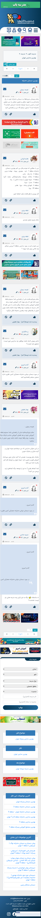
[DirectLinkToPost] (11, 114)
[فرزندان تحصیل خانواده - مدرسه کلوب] (20, 18)
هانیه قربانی (24, 159)
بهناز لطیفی (16, 322)
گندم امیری (24, 365)
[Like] (34, 114)
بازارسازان (15, 909)
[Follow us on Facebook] (14, 914)
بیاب (20, 707)
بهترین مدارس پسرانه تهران (25, 739)
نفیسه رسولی (24, 89)
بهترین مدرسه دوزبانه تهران (25, 769)
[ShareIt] (5, 64)
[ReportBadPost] (6, 114)
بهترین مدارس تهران (20, 754)
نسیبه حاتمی (24, 535)
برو (17, 76)
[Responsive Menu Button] (35, 30)
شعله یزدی (25, 210)
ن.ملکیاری (25, 331)
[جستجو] (24, 30)
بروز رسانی (12, 64)
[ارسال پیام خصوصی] (4, 89)
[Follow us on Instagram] (8, 914)
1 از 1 (20, 69)
